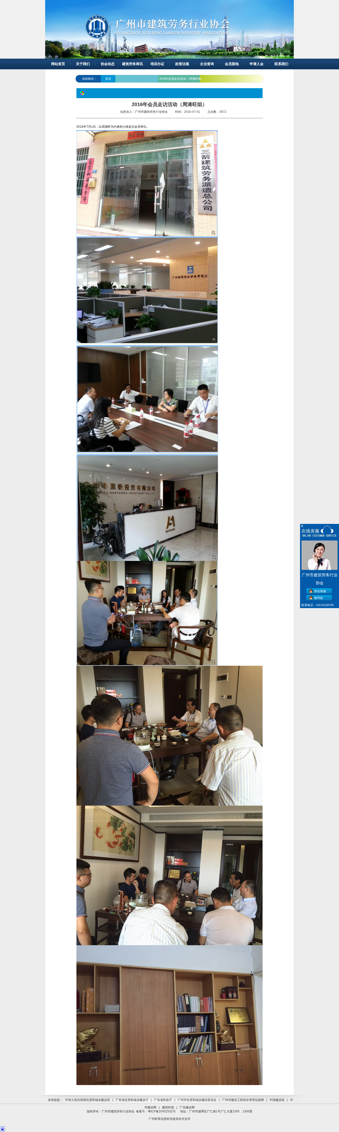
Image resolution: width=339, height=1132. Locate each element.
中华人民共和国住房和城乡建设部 (87, 1100)
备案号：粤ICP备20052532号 (156, 1111)
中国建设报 (277, 1100)
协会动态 (108, 64)
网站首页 (58, 64)
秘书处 (318, 598)
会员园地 (232, 64)
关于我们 (83, 64)
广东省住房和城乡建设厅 (132, 1100)
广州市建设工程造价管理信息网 (243, 1100)
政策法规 (182, 64)
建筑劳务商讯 (132, 64)
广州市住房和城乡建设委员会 (197, 1100)
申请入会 (257, 64)
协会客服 (320, 591)
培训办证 (157, 64)
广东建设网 (187, 1107)
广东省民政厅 (163, 1100)
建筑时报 (168, 1107)
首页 (108, 78)
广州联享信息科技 (160, 1119)
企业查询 (207, 64)
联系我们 (281, 64)
